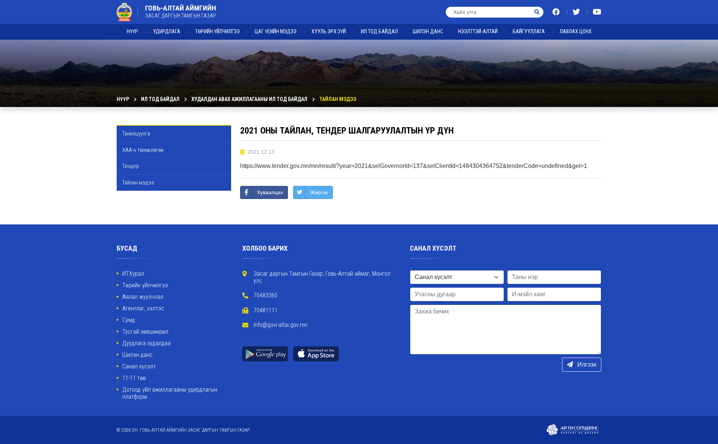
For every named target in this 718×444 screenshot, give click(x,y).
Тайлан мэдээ (337, 99)
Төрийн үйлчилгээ (217, 31)
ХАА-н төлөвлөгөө (142, 150)
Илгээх (586, 364)
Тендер (130, 166)
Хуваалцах (270, 192)
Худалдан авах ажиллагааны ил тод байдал (249, 99)
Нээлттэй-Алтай (478, 31)
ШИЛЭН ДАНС (428, 31)
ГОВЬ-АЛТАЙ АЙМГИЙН (180, 11)
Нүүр (132, 31)
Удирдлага (166, 31)
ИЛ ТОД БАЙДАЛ (379, 31)
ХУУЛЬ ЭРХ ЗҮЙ (329, 31)
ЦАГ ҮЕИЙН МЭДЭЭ (276, 31)
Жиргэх (319, 192)
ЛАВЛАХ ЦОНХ (576, 31)
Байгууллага (529, 31)
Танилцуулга (136, 133)
